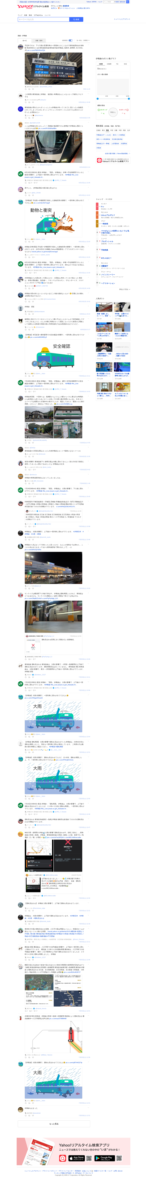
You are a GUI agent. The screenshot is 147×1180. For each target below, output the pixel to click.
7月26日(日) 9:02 (85, 469)
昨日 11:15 (86, 89)
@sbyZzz (43, 100)
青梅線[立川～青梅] (102, 143)
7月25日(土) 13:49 (84, 539)
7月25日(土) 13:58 (84, 526)
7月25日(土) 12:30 (84, 898)
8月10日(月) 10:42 (84, 301)
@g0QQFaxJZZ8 (35, 123)
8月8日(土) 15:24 (85, 314)
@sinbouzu (33, 474)
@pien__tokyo (40, 239)
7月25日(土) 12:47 (84, 827)
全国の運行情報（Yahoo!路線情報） (117, 153)
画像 (25, 15)
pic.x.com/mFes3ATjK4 (55, 837)
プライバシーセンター (66, 1171)
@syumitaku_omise (46, 86)
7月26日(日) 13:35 (84, 456)
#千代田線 (51, 936)
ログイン (54, 8)
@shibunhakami (39, 311)
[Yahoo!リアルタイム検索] (33, 6)
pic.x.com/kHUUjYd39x (33, 549)
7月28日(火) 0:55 (85, 443)
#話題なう (80, 931)
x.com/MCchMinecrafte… (73, 837)
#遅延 (39, 534)
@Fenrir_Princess (78, 939)
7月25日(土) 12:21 (84, 910)
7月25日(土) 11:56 (84, 1057)
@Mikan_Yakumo (46, 1055)
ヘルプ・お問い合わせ (115, 1171)
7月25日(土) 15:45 (84, 496)
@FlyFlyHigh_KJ (49, 636)
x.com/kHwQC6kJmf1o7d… (66, 506)
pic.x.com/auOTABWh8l (57, 1018)
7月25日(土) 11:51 (84, 1103)
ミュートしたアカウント (122, 19)
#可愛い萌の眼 (30, 934)
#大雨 (33, 534)
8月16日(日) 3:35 (85, 118)
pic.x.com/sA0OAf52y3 (38, 337)
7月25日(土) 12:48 (84, 814)
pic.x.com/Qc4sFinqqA (42, 203)
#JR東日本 (77, 532)
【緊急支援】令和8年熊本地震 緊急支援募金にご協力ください (40, 2)
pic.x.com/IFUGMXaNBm (47, 128)
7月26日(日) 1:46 (85, 483)
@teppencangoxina (46, 165)
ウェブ (20, 15)
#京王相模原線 (33, 936)
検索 (77, 19)
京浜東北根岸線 (117, 139)
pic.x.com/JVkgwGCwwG (34, 698)
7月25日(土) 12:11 (84, 942)
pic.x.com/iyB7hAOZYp (74, 1062)
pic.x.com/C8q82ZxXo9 (33, 598)
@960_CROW (36, 193)
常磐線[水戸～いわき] (103, 135)
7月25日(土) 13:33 (84, 588)
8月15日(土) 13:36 (84, 183)
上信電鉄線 (115, 143)
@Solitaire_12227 (40, 675)
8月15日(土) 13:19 (84, 257)
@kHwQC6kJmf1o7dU (46, 511)
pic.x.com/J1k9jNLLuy (64, 404)
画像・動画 (38, 40)
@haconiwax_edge (39, 908)
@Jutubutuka (40, 327)
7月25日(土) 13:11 (84, 677)
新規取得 (66, 6)
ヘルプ (100, 2)
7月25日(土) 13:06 (84, 690)
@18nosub (41, 454)
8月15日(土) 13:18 (84, 273)
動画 (30, 15)
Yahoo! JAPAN (91, 2)
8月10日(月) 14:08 (84, 288)
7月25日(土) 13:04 (84, 737)
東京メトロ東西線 (119, 135)
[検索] (127, 1)
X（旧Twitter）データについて (83, 1173)
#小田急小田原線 (68, 934)
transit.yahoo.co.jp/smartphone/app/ (45, 252)
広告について (86, 1171)
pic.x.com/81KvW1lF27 (72, 972)
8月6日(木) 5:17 (85, 329)
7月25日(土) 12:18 (84, 924)
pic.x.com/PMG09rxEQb (36, 50)
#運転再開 (59, 747)
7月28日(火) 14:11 (84, 376)
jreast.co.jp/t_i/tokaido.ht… (34, 177)
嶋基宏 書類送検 (120, 2)
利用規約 (78, 1171)
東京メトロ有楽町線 (103, 139)
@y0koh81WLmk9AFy (40, 440)
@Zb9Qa (32, 448)
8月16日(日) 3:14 (85, 167)
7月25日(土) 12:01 (84, 1011)
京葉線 (98, 148)
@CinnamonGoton (50, 299)
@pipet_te (37, 586)
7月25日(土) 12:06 (84, 960)
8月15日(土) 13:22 (84, 195)
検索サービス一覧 (100, 1171)
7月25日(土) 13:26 (84, 659)
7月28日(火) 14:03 (84, 391)
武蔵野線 (124, 143)
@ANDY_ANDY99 (42, 286)
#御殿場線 (43, 936)
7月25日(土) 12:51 (84, 752)
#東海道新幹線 (50, 934)
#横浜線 (73, 931)
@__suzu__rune (56, 750)
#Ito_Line (75, 175)
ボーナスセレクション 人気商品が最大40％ (75, 8)
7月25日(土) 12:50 (84, 798)
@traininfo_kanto (45, 537)
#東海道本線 (40, 934)
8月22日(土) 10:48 (84, 102)
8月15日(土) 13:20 (84, 241)
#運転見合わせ (39, 918)
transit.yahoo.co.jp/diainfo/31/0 (59, 931)
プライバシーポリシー (49, 1171)
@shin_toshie (45, 255)
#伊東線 (68, 175)
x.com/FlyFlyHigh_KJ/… (50, 598)
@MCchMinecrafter (52, 875)
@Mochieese (39, 115)
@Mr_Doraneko (38, 481)
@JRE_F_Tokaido (60, 180)
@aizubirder (37, 1113)
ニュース (48, 15)
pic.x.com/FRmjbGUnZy (64, 760)
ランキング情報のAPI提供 (62, 1173)
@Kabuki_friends (40, 1008)
